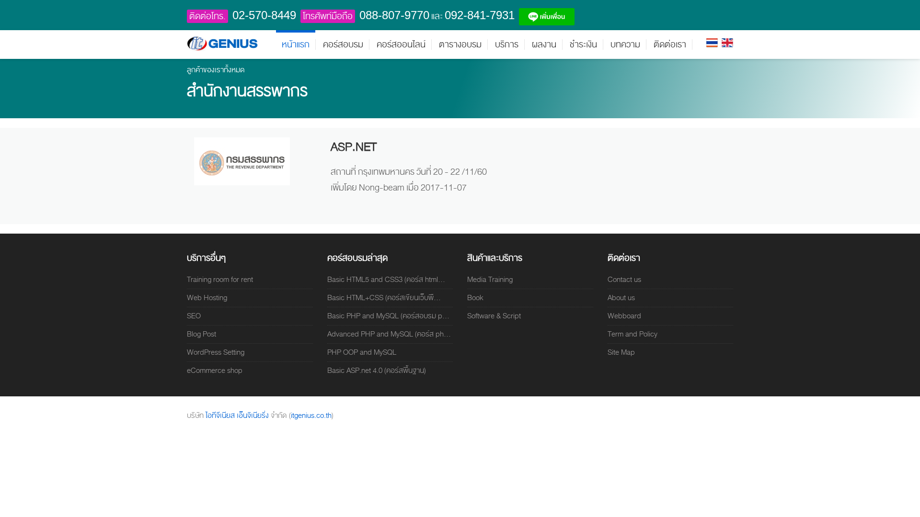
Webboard (624, 316)
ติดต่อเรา (670, 44)
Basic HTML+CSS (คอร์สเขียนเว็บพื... (384, 297)
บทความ (625, 44)
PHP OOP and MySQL (361, 352)
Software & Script (494, 316)
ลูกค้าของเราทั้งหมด (216, 70)
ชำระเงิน (583, 44)
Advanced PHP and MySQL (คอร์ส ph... (389, 334)
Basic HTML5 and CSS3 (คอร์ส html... (386, 279)
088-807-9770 (394, 15)
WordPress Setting (215, 352)
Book (475, 297)
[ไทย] (712, 42)
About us (621, 297)
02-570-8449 (264, 15)
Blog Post (201, 334)
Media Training (490, 279)
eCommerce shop (214, 370)
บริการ (506, 44)
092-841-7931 (480, 15)
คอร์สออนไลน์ (401, 44)
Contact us (624, 279)
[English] (727, 42)
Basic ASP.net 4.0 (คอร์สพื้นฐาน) (376, 370)
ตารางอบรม (460, 44)
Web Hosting (207, 297)
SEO (194, 316)
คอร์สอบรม (343, 44)
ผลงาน (544, 44)
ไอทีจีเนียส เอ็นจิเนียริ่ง (238, 415)
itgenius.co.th (311, 415)
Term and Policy (632, 334)
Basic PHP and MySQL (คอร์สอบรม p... (388, 316)
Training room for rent (220, 279)
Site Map (621, 352)
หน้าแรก (296, 44)
